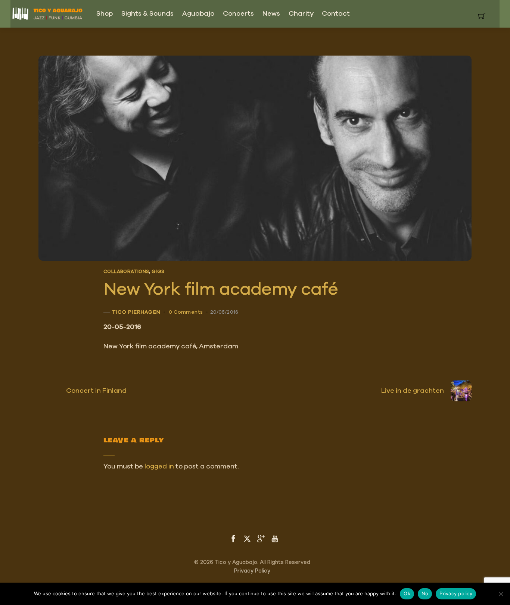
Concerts (238, 13)
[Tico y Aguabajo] (47, 12)
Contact (336, 13)
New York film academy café (220, 289)
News (271, 13)
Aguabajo (198, 13)
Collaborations (126, 271)
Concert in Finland (96, 391)
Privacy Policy (252, 571)
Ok (407, 593)
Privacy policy (455, 593)
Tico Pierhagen (136, 311)
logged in (159, 466)
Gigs (158, 271)
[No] (500, 594)
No (425, 593)
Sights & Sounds (147, 13)
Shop (104, 13)
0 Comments (186, 312)
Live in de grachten (412, 391)
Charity (301, 13)
